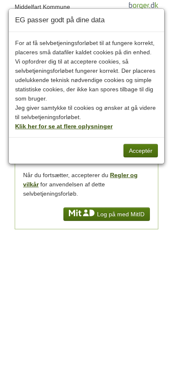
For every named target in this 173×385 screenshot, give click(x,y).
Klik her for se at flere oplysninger (64, 126)
